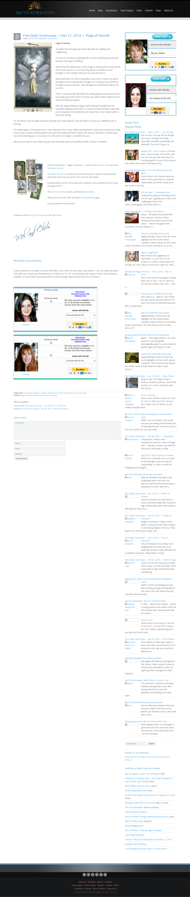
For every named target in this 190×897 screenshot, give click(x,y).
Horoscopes (111, 10)
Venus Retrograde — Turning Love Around (144, 211)
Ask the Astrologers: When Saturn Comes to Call (146, 680)
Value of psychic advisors (136, 812)
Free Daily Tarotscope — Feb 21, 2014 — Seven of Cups (150, 559)
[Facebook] (89, 875)
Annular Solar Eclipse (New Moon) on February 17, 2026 (150, 795)
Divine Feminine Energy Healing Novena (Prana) (146, 816)
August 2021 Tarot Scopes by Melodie (158, 151)
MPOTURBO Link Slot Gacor (137, 786)
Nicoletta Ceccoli (55, 168)
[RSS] (105, 875)
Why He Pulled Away (134, 821)
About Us (168, 10)
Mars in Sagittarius (149, 252)
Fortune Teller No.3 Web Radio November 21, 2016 (148, 839)
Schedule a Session (82, 888)
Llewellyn (90, 191)
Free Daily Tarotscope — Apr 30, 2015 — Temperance (149, 436)
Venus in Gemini (148, 395)
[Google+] (93, 875)
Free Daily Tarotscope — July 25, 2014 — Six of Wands (149, 639)
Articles (101, 885)
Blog (100, 10)
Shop (158, 10)
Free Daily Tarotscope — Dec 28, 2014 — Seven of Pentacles (45, 409)
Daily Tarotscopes (28, 395)
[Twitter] (84, 875)
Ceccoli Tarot (103, 165)
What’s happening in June (136, 790)
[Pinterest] (97, 875)
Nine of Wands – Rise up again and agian (143, 830)
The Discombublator (134, 807)
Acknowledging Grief (134, 825)
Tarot (45, 395)
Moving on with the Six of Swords (140, 802)
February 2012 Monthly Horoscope (156, 293)
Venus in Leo (147, 620)
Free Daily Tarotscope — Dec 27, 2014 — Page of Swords (66, 35)
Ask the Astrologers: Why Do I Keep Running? (145, 601)
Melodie (26, 325)
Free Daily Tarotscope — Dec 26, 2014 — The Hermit (45, 405)
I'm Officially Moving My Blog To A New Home (146, 848)
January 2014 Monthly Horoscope (156, 354)
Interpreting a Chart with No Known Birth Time (146, 721)
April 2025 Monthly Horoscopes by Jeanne (144, 702)
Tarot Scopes (126, 10)
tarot (76, 393)
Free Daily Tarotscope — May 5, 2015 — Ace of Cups (149, 132)
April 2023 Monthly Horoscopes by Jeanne (144, 474)
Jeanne (100, 881)
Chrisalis (26, 374)
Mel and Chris (33, 38)
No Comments (52, 38)
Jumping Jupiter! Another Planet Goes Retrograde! (147, 335)
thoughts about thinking (135, 844)
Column (149, 10)
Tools (139, 10)
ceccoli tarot (28, 393)
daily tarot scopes (37, 215)
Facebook (86, 197)
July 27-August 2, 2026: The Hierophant (142, 773)
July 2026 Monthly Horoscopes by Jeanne (143, 658)
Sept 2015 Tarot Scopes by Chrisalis (157, 455)
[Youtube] (101, 875)
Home (92, 10)
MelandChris (39, 395)
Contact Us (112, 888)
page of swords (69, 393)
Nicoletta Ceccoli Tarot (55, 393)
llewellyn (35, 393)
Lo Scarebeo (61, 191)
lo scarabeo (43, 393)
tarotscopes (83, 393)
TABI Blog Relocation (134, 835)
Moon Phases (99, 888)
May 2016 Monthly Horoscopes (155, 312)
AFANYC (58, 186)
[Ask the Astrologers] (34, 8)
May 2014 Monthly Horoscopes (155, 233)
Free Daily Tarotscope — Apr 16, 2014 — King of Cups (149, 376)
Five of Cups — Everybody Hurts (155, 192)
